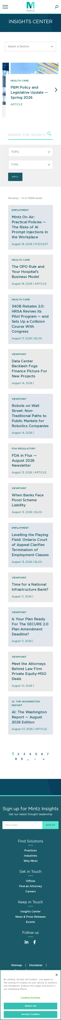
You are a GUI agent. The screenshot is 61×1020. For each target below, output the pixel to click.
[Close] (56, 974)
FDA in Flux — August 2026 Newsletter (24, 460)
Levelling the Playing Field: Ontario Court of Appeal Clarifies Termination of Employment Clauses (30, 545)
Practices (30, 850)
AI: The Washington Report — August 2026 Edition (29, 717)
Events (30, 922)
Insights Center (30, 911)
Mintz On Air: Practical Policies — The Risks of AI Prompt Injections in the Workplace (30, 227)
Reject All (30, 1006)
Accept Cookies (30, 1014)
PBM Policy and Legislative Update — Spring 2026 (29, 92)
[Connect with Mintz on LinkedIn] (26, 944)
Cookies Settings (30, 998)
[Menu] (5, 7)
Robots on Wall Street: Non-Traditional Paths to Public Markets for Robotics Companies (30, 416)
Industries (30, 855)
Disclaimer (36, 965)
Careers (30, 891)
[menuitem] (20, 965)
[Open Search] (57, 7)
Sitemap (16, 965)
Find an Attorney (30, 886)
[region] (30, 995)
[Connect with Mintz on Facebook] (34, 944)
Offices (30, 881)
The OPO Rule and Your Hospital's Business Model (28, 272)
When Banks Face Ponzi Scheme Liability (28, 500)
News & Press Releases (30, 917)
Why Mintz (31, 861)
